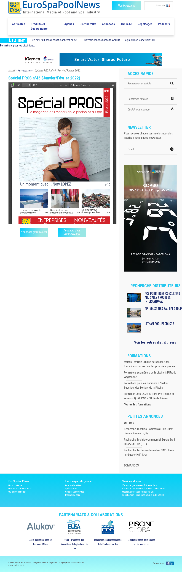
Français (161, 5)
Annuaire (126, 24)
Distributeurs (88, 24)
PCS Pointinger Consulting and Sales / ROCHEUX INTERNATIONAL (162, 297)
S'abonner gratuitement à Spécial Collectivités (143, 488)
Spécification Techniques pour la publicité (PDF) (144, 495)
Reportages (145, 24)
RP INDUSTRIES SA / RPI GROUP (163, 309)
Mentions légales (77, 563)
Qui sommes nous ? (17, 491)
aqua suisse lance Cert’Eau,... (141, 40)
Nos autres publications (19, 488)
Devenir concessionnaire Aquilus (102, 40)
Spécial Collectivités (74, 491)
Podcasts (164, 24)
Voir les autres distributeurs (155, 342)
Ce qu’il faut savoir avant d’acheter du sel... (55, 40)
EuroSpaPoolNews (73, 485)
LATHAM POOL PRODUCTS (159, 324)
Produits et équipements (39, 26)
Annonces (108, 24)
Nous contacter (15, 485)
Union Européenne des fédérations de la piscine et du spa (74, 544)
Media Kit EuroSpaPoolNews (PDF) (138, 491)
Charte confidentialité (16, 565)
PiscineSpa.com (72, 495)
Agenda (69, 24)
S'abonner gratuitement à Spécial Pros (139, 485)
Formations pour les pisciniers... (17, 45)
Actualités (18, 24)
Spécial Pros (71, 488)
